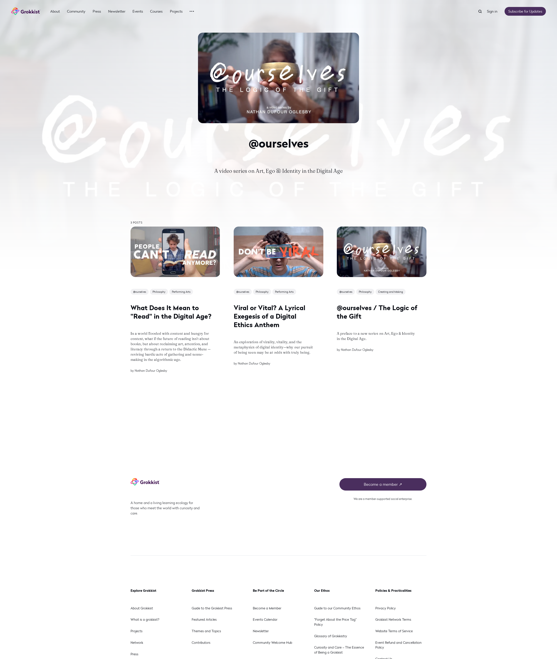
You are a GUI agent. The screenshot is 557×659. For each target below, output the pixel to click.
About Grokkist (142, 608)
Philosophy (159, 291)
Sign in (492, 11)
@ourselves (139, 291)
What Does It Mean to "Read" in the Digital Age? (171, 311)
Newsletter (116, 11)
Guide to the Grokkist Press (212, 608)
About (55, 11)
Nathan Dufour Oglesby (151, 370)
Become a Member (267, 608)
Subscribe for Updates (525, 11)
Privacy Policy (385, 608)
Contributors (201, 642)
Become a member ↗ (383, 484)
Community (76, 11)
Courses (156, 11)
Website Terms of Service (394, 631)
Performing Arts (181, 291)
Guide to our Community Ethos (337, 608)
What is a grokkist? (145, 619)
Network (137, 642)
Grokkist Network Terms (393, 619)
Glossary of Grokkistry (330, 636)
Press (97, 11)
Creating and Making (390, 291)
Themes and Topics (206, 631)
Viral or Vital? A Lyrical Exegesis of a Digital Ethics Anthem (269, 316)
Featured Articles (204, 619)
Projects (176, 11)
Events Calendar (265, 619)
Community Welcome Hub (272, 642)
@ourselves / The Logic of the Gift (377, 311)
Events (138, 11)
